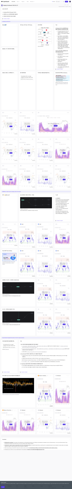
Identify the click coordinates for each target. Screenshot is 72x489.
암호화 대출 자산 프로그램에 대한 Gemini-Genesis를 (56, 348)
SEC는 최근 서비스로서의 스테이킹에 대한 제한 (29, 348)
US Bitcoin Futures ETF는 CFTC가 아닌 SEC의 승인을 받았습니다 (37, 351)
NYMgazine (7, 349)
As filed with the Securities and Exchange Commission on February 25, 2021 (62, 83)
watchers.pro (7, 294)
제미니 (29, 361)
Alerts (28, 1)
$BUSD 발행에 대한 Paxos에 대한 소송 (42, 348)
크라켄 (31, 361)
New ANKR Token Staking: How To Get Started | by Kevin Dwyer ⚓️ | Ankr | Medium (8, 262)
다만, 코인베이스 (24, 361)
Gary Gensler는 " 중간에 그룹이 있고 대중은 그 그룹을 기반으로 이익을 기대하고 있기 (34, 346)
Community (13, 1)
